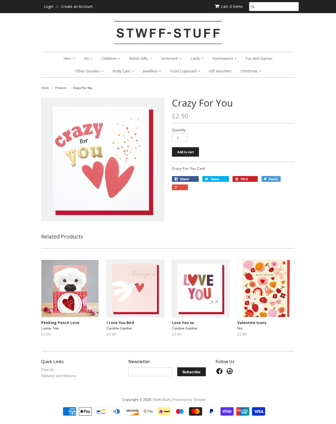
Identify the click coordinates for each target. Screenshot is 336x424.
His (87, 58)
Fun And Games (258, 58)
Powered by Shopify (189, 400)
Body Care (121, 70)
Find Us (47, 370)
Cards (195, 58)
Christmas (249, 70)
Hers (68, 58)
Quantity (179, 130)
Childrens (109, 58)
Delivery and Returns (58, 376)
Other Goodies (88, 70)
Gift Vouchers (220, 70)
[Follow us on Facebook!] (220, 372)
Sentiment (170, 58)
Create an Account (77, 6)
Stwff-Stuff (161, 400)
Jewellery (151, 70)
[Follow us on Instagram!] (230, 372)
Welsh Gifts (139, 58)
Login (48, 6)
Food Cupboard (183, 70)
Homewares (223, 58)
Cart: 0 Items (232, 6)
